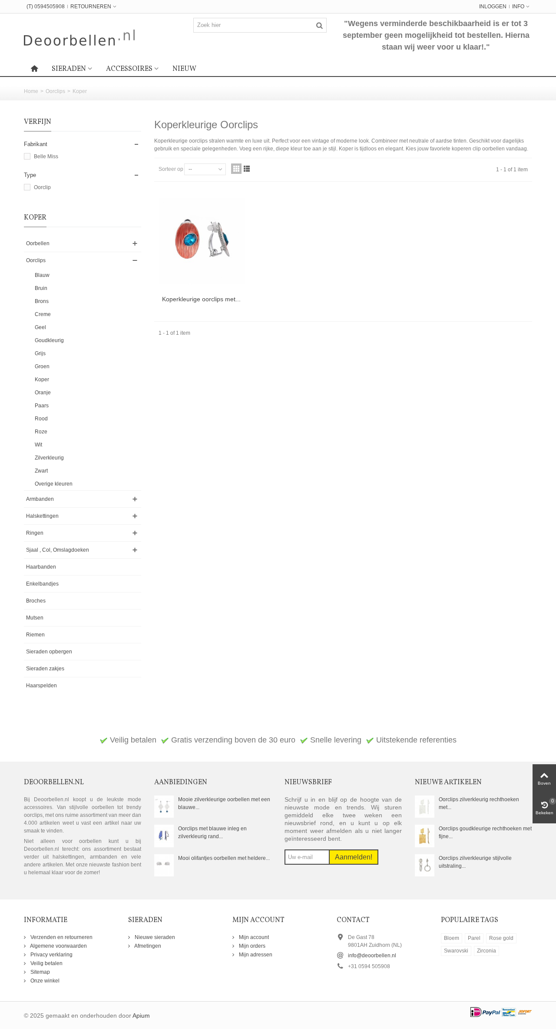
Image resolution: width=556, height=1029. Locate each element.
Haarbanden (41, 567)
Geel (40, 327)
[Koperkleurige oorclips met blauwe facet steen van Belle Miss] (202, 241)
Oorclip (42, 187)
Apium (141, 1015)
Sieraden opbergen (49, 652)
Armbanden (40, 499)
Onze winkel (44, 981)
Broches (36, 601)
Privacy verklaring (51, 955)
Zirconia (486, 951)
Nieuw (184, 69)
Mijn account (253, 937)
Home (31, 91)
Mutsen (34, 618)
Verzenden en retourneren (61, 937)
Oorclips (55, 91)
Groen (42, 366)
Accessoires (129, 69)
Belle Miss (46, 156)
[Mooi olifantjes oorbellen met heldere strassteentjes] (164, 865)
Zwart (41, 471)
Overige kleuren (54, 484)
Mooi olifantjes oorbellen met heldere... (224, 858)
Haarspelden (41, 686)
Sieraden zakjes (45, 669)
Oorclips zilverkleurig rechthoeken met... (479, 803)
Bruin (41, 288)
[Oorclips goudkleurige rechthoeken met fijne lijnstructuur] (424, 836)
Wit (38, 445)
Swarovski (456, 951)
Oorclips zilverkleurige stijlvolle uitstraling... (475, 862)
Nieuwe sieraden (154, 937)
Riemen (35, 635)
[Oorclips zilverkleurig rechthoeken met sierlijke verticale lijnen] (424, 806)
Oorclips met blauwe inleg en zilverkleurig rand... (212, 832)
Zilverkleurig (49, 458)
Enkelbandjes (42, 584)
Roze (41, 432)
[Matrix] (236, 168)
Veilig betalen (46, 963)
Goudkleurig (49, 340)
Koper (42, 379)
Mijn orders (251, 946)
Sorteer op (171, 169)
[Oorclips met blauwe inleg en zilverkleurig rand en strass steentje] (164, 836)
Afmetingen (147, 946)
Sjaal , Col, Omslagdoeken (57, 550)
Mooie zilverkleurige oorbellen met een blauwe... (224, 803)
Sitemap (39, 972)
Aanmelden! (353, 857)
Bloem (451, 938)
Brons (42, 301)
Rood (41, 419)
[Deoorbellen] (79, 37)
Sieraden (69, 69)
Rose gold (501, 938)
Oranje (43, 393)
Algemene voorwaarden (58, 946)
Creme (43, 314)
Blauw (42, 275)
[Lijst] (247, 168)
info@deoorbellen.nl (372, 955)
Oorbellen (38, 243)
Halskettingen (42, 516)
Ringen (34, 533)
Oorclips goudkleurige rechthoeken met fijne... (485, 832)
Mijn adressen (255, 955)
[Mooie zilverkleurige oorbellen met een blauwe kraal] (164, 806)
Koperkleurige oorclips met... (201, 299)
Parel (474, 938)
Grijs (40, 353)
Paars (42, 406)
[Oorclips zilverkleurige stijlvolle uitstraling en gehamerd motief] (424, 865)
